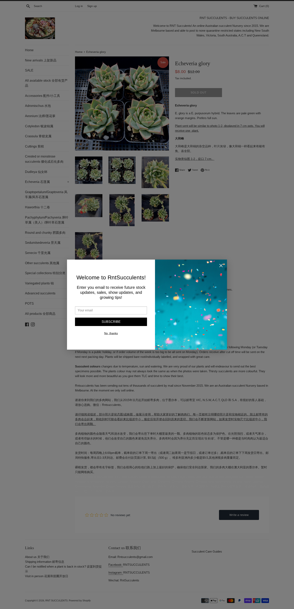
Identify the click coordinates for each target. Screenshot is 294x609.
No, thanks (111, 333)
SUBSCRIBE (111, 321)
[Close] (221, 266)
